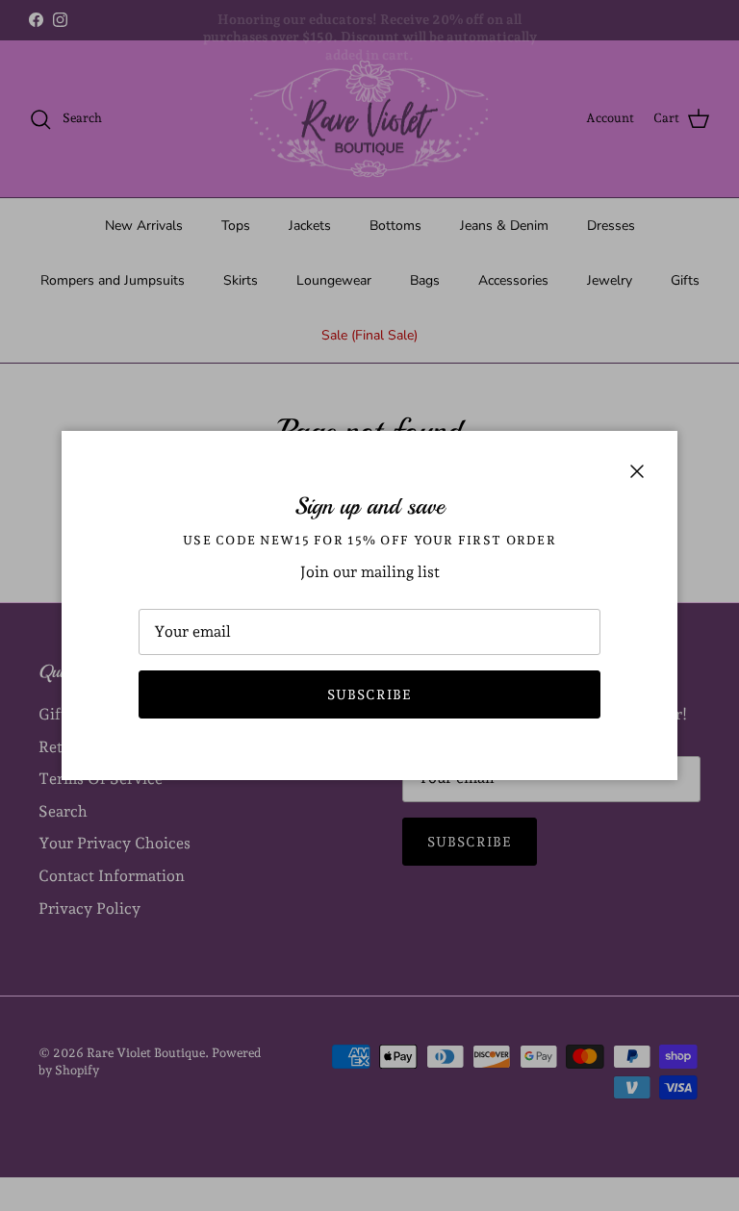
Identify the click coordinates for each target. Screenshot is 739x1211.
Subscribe (369, 694)
